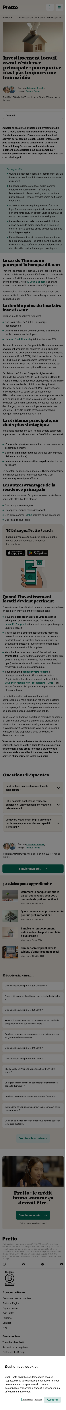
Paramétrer (27, 1399)
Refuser (38, 1399)
